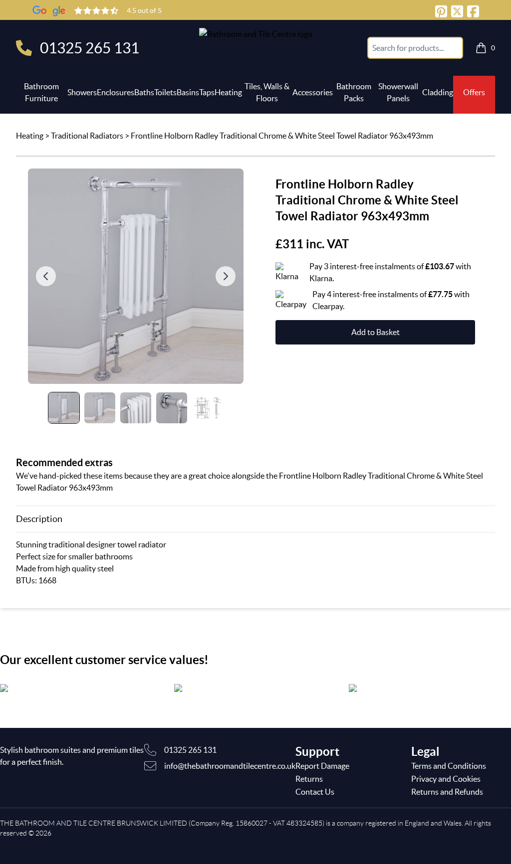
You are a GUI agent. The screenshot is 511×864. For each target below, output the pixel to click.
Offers (474, 92)
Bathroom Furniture (41, 92)
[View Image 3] (136, 408)
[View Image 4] (172, 408)
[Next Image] (226, 276)
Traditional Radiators (87, 135)
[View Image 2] (100, 408)
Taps (207, 92)
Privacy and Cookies (446, 778)
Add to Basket (375, 332)
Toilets (165, 92)
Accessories (312, 92)
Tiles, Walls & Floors (267, 92)
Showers (82, 92)
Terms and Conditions (448, 765)
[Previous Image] (46, 276)
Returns (309, 778)
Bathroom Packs (353, 92)
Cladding (437, 92)
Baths (144, 92)
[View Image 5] (208, 408)
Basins (188, 92)
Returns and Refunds (447, 791)
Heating (228, 92)
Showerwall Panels (398, 92)
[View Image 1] (64, 408)
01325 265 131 (89, 47)
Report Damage (322, 765)
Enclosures (115, 92)
